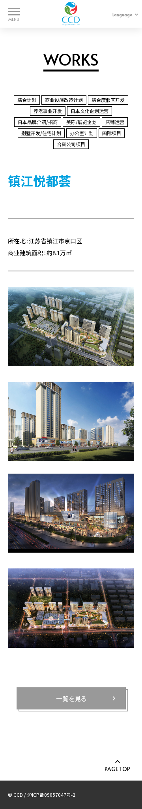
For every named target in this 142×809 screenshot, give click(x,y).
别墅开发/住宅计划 (41, 133)
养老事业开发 (48, 110)
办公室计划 (81, 133)
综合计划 (26, 99)
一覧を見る (71, 698)
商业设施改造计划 (64, 99)
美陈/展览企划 (81, 122)
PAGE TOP (117, 768)
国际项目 (111, 133)
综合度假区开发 (108, 99)
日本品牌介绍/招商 (38, 122)
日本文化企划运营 (89, 110)
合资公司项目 (71, 144)
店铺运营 (114, 122)
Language (122, 14)
